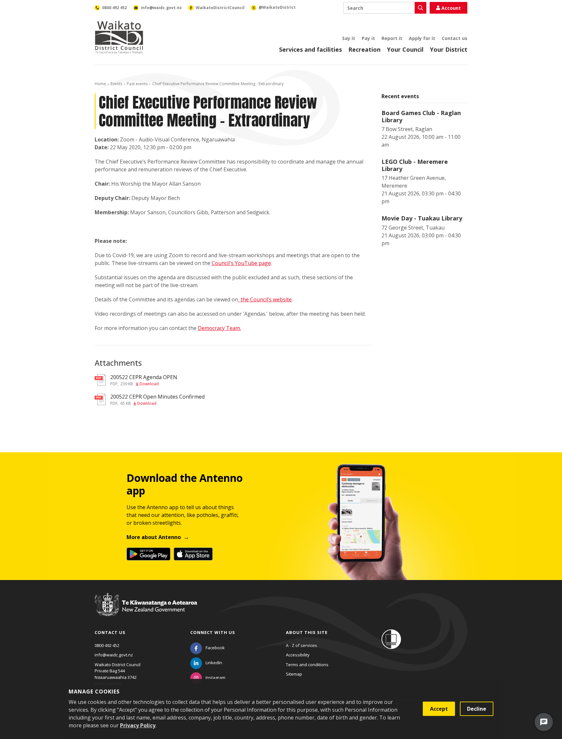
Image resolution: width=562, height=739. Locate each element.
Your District (448, 49)
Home (100, 83)
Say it (348, 38)
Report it (391, 38)
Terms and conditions (307, 664)
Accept (439, 708)
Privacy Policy (137, 725)
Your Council (405, 49)
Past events (137, 83)
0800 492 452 (107, 645)
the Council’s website (266, 299)
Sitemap (294, 674)
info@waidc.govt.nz (114, 655)
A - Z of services (301, 645)
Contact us (454, 38)
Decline (476, 708)
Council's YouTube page (241, 263)
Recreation (364, 49)
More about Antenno (154, 537)
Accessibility (298, 655)
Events (116, 83)
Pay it (368, 38)
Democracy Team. (219, 328)
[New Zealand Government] (146, 611)
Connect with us (212, 632)
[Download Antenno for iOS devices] (193, 554)
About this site (307, 632)
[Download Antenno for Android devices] (148, 554)
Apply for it (422, 38)
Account (451, 8)
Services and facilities (310, 49)
